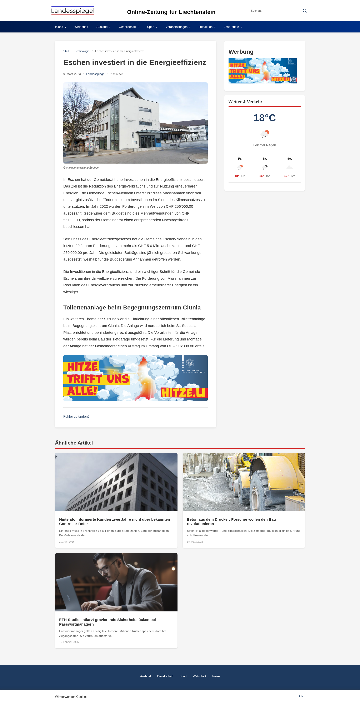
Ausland (102, 27)
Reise (216, 676)
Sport (150, 27)
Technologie (82, 51)
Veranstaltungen (177, 27)
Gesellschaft (127, 27)
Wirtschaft (81, 27)
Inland (59, 27)
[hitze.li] (135, 378)
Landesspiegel (95, 74)
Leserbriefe (231, 27)
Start (66, 51)
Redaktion (205, 27)
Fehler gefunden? (76, 416)
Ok (301, 696)
